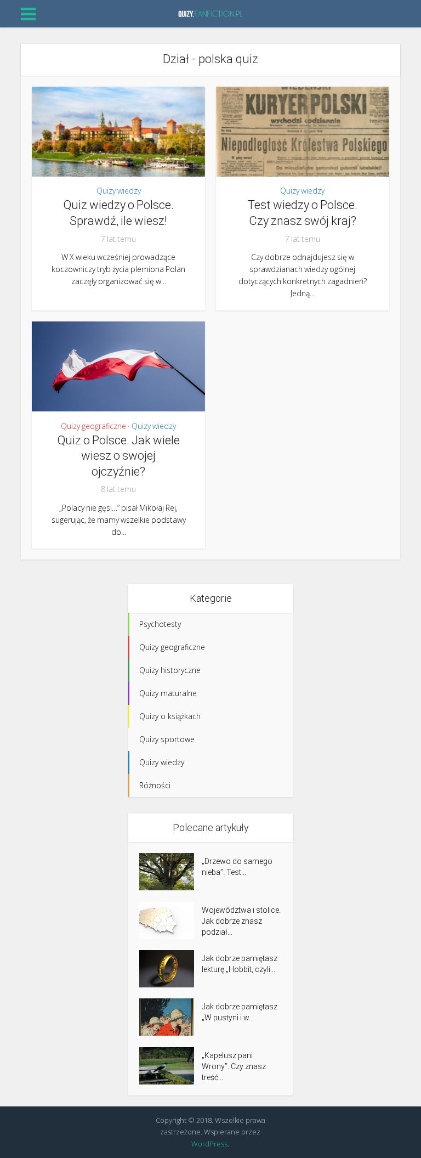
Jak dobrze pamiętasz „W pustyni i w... (239, 1012)
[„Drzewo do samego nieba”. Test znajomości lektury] (170, 871)
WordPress (209, 1144)
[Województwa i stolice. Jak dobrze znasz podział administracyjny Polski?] (170, 920)
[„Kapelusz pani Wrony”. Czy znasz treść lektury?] (170, 1065)
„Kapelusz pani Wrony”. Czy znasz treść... (234, 1066)
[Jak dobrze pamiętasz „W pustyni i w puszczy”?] (170, 1017)
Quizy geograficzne (93, 426)
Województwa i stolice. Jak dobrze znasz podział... (241, 921)
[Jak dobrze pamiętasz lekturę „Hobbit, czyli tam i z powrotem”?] (170, 968)
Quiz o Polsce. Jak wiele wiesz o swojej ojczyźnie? (118, 455)
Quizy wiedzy (118, 191)
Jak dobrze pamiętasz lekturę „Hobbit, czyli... (239, 964)
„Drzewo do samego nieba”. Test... (237, 867)
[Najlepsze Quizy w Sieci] (210, 13)
